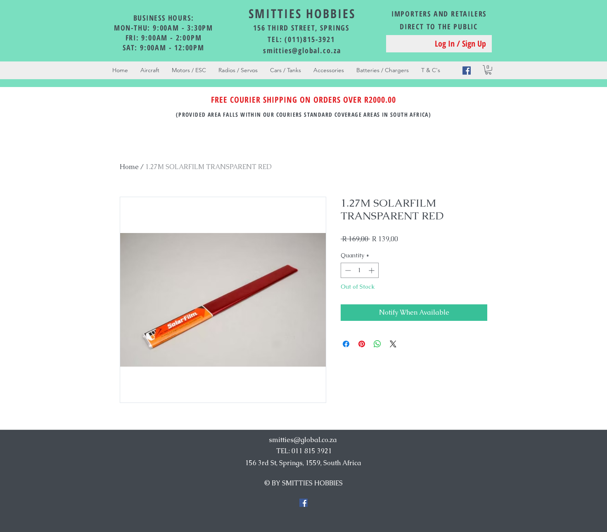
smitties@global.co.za (302, 50)
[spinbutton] (359, 270)
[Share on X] (393, 344)
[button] (488, 70)
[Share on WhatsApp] (377, 344)
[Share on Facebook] (346, 344)
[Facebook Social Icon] (466, 70)
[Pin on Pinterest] (362, 344)
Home (129, 166)
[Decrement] (347, 270)
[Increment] (372, 270)
